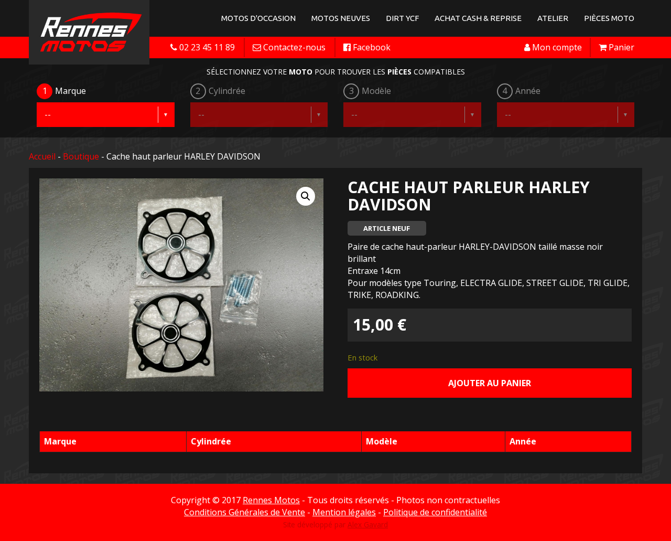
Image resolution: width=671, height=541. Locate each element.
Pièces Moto (609, 18)
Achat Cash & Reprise (478, 18)
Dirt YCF (402, 18)
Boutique (81, 156)
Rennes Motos (271, 500)
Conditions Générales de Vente (244, 512)
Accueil (42, 156)
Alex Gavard (368, 524)
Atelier (552, 18)
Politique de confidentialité (435, 512)
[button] (305, 196)
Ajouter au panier (489, 383)
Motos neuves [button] (340, 18)
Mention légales (344, 512)
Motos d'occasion (258, 18)
